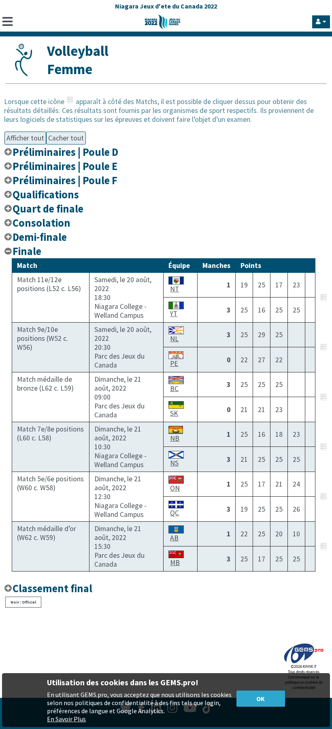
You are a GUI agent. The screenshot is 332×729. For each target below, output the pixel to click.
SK (174, 413)
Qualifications (46, 194)
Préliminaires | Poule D (65, 152)
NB (174, 438)
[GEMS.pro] (303, 663)
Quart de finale (48, 208)
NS (174, 463)
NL (174, 338)
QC (174, 512)
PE (174, 363)
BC (174, 388)
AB (174, 537)
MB (175, 562)
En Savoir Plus (66, 719)
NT (174, 289)
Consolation (41, 223)
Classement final (52, 588)
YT (173, 313)
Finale (27, 251)
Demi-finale (40, 237)
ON (175, 488)
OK (260, 699)
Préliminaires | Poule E (65, 166)
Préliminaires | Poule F (65, 180)
